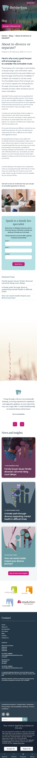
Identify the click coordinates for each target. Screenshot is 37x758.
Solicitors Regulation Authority (12, 680)
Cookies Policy (21, 704)
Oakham (4, 642)
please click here (18, 743)
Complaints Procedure (9, 704)
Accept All (11, 749)
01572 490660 (8, 653)
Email (7, 247)
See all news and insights (18, 573)
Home (4, 36)
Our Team (5, 631)
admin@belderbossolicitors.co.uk (12, 655)
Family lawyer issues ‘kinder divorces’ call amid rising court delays (17, 282)
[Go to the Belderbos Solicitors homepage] (14, 8)
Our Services (6, 629)
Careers (4, 635)
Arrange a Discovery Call (11, 26)
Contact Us (5, 637)
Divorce (29, 52)
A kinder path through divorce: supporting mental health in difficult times (17, 289)
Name (7, 241)
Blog (11, 36)
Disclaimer (30, 704)
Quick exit (30, 3)
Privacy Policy (6, 706)
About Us (4, 627)
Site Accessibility (16, 706)
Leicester (4, 657)
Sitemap (25, 706)
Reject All (26, 749)
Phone (7, 254)
